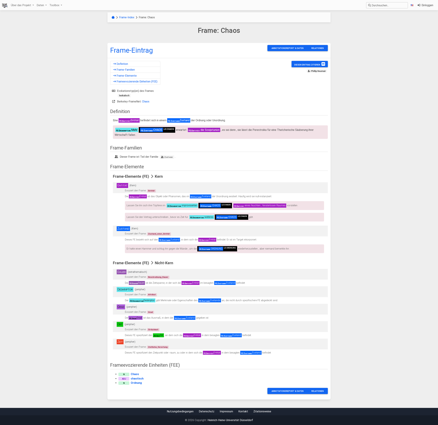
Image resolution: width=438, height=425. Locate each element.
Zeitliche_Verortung (158, 347)
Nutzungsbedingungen (180, 411)
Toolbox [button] (54, 5)
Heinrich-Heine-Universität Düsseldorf (230, 420)
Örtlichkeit (153, 330)
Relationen (317, 48)
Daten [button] (41, 5)
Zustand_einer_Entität (159, 234)
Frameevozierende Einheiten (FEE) (136, 81)
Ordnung (136, 382)
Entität (151, 191)
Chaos (145, 101)
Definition (122, 64)
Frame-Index (126, 17)
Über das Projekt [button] (21, 5)
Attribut (152, 294)
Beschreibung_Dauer (158, 277)
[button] (413, 5)
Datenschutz (206, 411)
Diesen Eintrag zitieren (307, 65)
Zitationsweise (262, 411)
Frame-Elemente (126, 75)
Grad (150, 312)
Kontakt (243, 411)
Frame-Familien (125, 69)
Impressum (226, 411)
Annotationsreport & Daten (288, 48)
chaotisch (137, 378)
